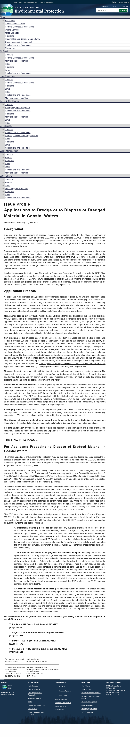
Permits (8, 157)
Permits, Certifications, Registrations (21, 135)
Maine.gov (6, 2)
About (2, 17)
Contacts (9, 54)
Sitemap (125, 6)
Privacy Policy (86, 689)
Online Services (27, 2)
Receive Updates (65, 691)
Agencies (17, 2)
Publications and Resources (17, 45)
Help (35, 2)
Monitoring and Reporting (16, 60)
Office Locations (60, 706)
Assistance (10, 20)
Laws (7, 69)
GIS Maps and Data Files (36, 705)
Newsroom (10, 48)
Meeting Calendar (61, 699)
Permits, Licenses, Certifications (19, 26)
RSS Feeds (63, 695)
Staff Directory (59, 709)
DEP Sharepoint (87, 712)
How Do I (115, 6)
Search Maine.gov (46, 2)
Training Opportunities (89, 708)
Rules (7, 63)
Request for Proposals (89, 702)
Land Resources (7, 76)
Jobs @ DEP (32, 708)
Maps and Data (12, 32)
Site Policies (86, 686)
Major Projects (33, 686)
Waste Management (9, 150)
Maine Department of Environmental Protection (31, 10)
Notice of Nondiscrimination (91, 693)
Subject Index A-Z (88, 705)
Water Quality (6, 175)
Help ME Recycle (34, 689)
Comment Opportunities (63, 703)
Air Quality (4, 51)
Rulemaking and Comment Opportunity (22, 38)
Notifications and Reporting (17, 147)
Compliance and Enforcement (18, 41)
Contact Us (105, 6)
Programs (9, 35)
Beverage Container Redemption (35, 694)
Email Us (62, 686)
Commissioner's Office (15, 23)
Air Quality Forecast (35, 698)
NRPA (30, 702)
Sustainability (6, 125)
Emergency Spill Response (17, 107)
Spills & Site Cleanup (9, 100)
